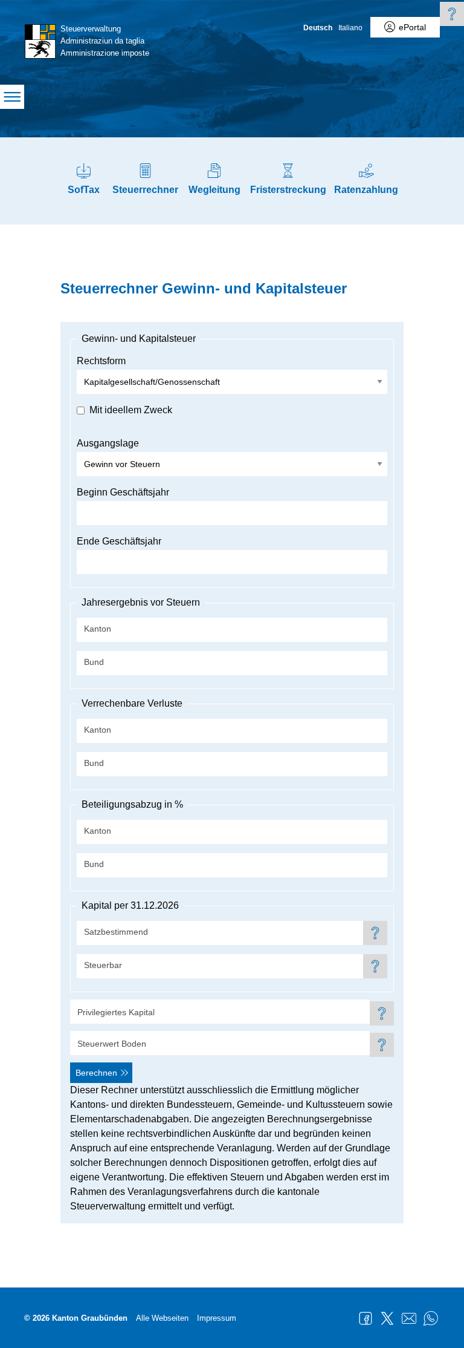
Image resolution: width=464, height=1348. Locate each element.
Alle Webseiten (162, 1318)
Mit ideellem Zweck (130, 410)
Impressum (216, 1318)
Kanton (97, 628)
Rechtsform (101, 361)
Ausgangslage (108, 443)
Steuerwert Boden (111, 1043)
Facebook (365, 1318)
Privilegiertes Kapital (116, 1012)
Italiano (350, 28)
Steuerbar (103, 965)
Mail (409, 1318)
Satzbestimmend (116, 932)
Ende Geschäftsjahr (119, 541)
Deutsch (317, 28)
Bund (94, 662)
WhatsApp (431, 1318)
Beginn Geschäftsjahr (123, 492)
